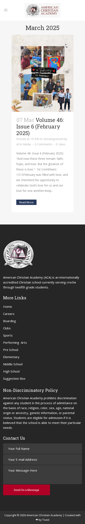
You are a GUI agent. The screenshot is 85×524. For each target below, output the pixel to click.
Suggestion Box (14, 378)
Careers (8, 314)
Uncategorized (53, 139)
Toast (45, 520)
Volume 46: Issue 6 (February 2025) (40, 126)
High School (11, 371)
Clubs (7, 328)
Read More (26, 202)
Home (7, 306)
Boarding (9, 321)
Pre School (10, 350)
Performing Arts (15, 342)
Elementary (11, 357)
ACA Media (23, 144)
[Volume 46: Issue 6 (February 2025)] (42, 73)
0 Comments (43, 144)
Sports (8, 335)
